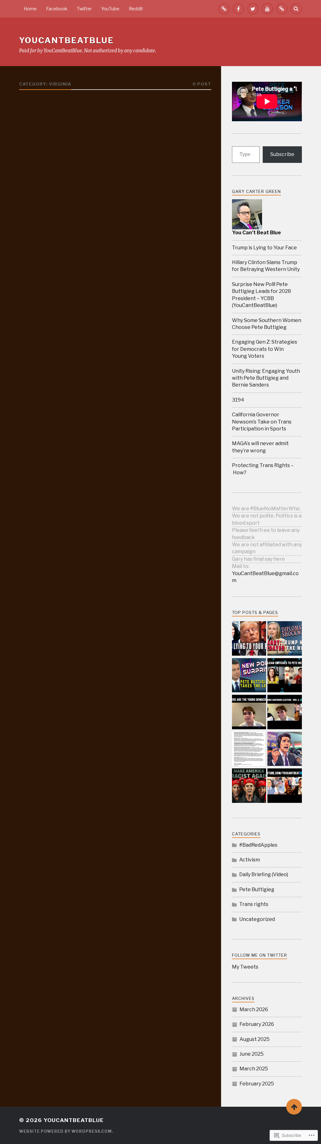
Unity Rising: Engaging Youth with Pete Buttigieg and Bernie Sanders (266, 378)
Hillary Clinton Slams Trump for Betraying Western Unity (266, 265)
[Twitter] (253, 8)
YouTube (110, 9)
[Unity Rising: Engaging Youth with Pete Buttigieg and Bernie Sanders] (284, 713)
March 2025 (253, 1069)
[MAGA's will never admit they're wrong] (249, 786)
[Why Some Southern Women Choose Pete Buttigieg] (284, 676)
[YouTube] (267, 8)
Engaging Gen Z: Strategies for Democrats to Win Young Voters (264, 349)
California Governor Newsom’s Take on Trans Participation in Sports (262, 422)
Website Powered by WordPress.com (65, 1131)
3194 (238, 400)
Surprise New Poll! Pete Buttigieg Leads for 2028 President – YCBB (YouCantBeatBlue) (261, 294)
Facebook (56, 9)
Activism (249, 860)
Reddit (136, 9)
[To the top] (294, 1107)
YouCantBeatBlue (66, 40)
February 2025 (256, 1084)
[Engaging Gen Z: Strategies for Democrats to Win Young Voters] (249, 713)
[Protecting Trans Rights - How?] (284, 786)
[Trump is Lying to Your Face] (249, 639)
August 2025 (254, 1039)
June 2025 (251, 1054)
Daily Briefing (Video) (263, 874)
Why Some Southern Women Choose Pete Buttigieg (266, 323)
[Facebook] (238, 8)
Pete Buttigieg (256, 889)
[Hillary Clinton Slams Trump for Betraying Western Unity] (284, 639)
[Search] (296, 8)
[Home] (224, 8)
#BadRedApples (258, 845)
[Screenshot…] (249, 749)
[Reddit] (281, 8)
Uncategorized (257, 919)
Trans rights (253, 904)
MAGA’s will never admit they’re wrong (260, 446)
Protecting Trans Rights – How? (263, 468)
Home (30, 9)
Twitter (84, 9)
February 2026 (256, 1024)
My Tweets (245, 967)
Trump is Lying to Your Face (264, 248)
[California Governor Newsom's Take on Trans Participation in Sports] (284, 749)
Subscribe (282, 154)
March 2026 (253, 1009)
